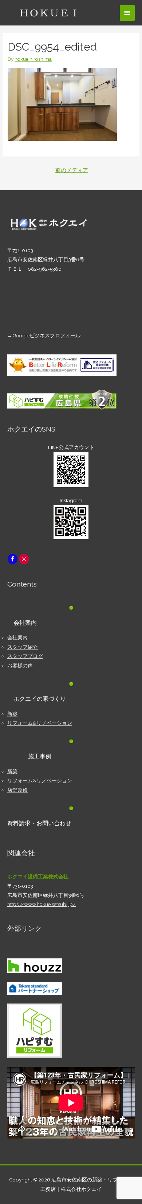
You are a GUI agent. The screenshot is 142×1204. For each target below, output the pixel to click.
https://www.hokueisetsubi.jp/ (41, 904)
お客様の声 (20, 665)
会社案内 (17, 637)
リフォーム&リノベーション (39, 723)
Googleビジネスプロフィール (46, 335)
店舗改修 (17, 790)
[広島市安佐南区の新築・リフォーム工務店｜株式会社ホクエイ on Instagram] (24, 559)
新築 (12, 714)
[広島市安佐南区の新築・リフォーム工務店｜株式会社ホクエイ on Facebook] (12, 559)
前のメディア (71, 170)
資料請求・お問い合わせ (39, 823)
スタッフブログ (25, 656)
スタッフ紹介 (22, 647)
